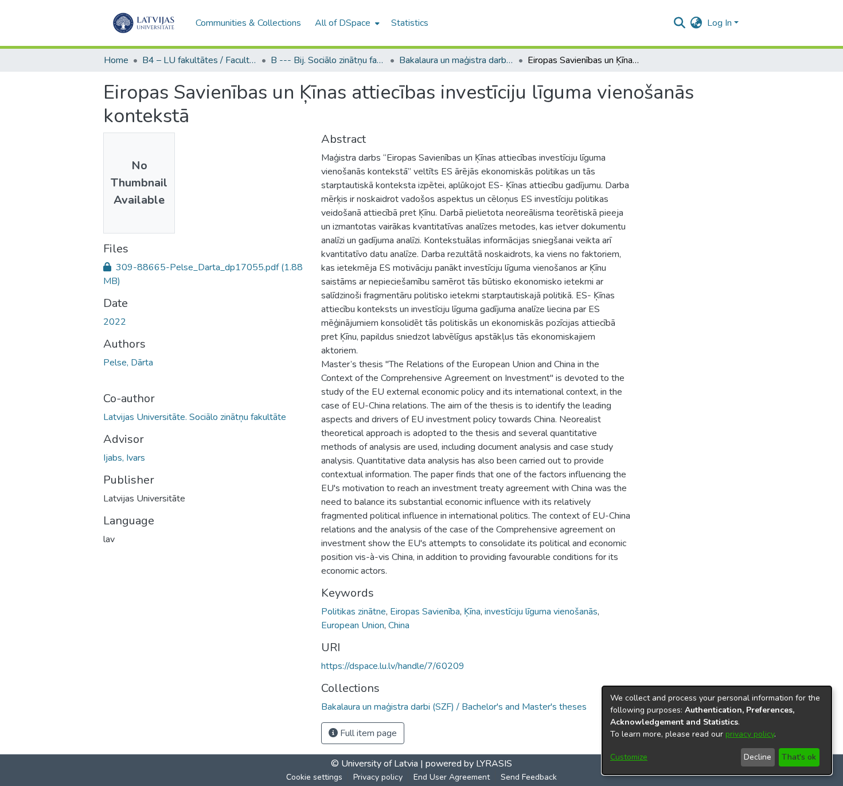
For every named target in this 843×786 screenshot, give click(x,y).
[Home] (143, 23)
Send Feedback (529, 777)
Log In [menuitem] (719, 23)
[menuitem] (346, 23)
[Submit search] (680, 23)
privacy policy (749, 734)
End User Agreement (451, 777)
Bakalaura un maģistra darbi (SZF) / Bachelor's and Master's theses (456, 60)
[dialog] (717, 730)
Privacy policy (378, 777)
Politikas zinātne (353, 611)
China (398, 625)
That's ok (799, 757)
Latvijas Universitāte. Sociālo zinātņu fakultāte (194, 417)
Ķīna (472, 611)
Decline (757, 757)
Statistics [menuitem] (409, 23)
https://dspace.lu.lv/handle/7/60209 (393, 666)
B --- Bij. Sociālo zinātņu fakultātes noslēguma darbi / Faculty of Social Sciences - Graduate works (328, 60)
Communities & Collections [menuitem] (248, 23)
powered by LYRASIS (467, 763)
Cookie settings (314, 777)
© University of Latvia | (377, 763)
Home (116, 60)
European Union (352, 625)
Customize (628, 757)
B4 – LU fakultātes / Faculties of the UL (199, 60)
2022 (114, 322)
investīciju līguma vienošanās (541, 611)
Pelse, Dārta (128, 362)
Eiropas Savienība (425, 611)
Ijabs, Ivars (124, 458)
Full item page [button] (367, 733)
